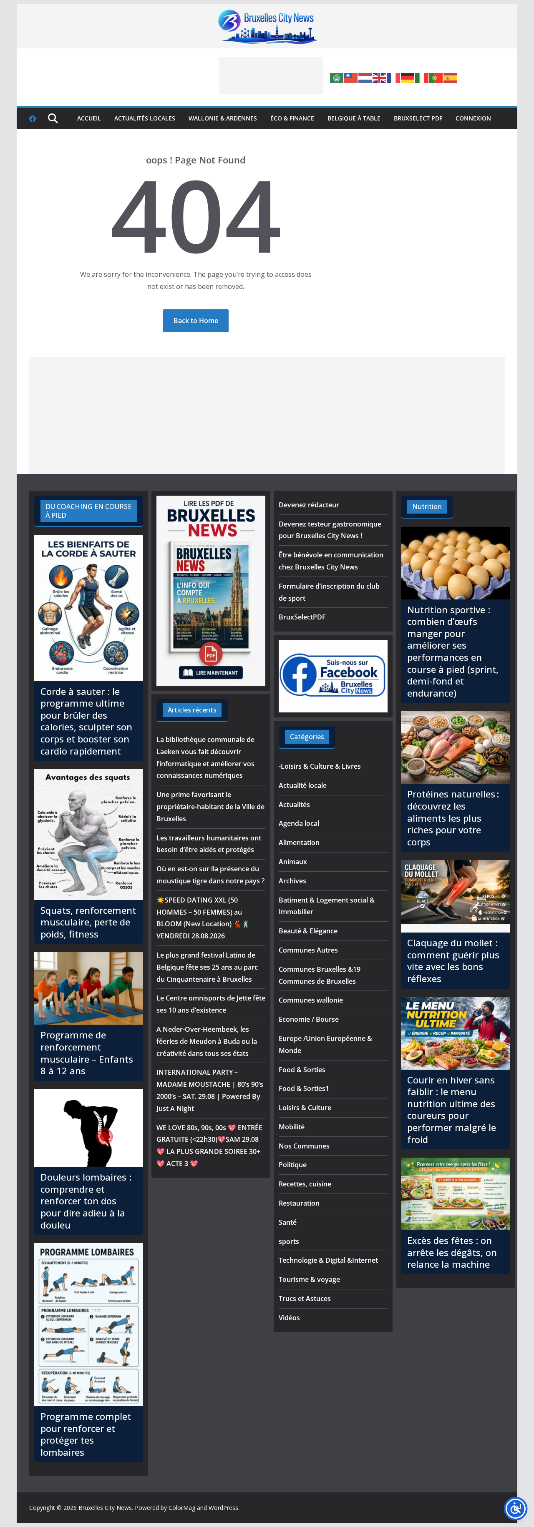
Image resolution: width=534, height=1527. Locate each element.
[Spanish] (450, 77)
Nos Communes (304, 1146)
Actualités (294, 804)
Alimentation (299, 842)
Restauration (299, 1203)
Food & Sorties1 (304, 1088)
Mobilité (292, 1126)
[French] (394, 77)
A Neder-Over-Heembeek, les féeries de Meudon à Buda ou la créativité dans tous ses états (206, 1041)
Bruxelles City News (105, 1508)
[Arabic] (337, 77)
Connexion (473, 118)
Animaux (293, 861)
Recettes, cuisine (305, 1184)
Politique (293, 1164)
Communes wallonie (311, 1000)
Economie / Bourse (309, 1019)
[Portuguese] (436, 77)
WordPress (223, 1508)
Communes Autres (308, 950)
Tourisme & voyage (309, 1279)
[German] (408, 77)
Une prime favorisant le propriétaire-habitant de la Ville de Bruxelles (210, 806)
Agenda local (299, 823)
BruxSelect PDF (418, 118)
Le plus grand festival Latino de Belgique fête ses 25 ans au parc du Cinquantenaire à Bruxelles (207, 967)
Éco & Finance (292, 118)
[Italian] (422, 77)
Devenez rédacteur (309, 504)
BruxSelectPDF (302, 617)
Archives (292, 880)
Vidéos (289, 1317)
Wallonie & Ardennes (223, 118)
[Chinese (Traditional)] (351, 77)
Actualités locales (144, 118)
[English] (380, 77)
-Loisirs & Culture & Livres (320, 766)
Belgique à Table (353, 118)
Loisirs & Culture (305, 1107)
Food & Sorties (302, 1069)
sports (289, 1241)
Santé (288, 1222)
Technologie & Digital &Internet (328, 1260)
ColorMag (182, 1508)
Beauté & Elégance (308, 930)
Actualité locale (303, 785)
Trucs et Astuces (305, 1298)
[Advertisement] (271, 75)
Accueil (89, 118)
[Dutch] (365, 77)
